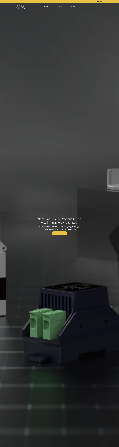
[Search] (103, 6)
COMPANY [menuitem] (72, 6)
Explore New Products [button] (59, 233)
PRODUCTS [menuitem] (47, 6)
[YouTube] (98, 1)
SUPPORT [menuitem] (60, 6)
